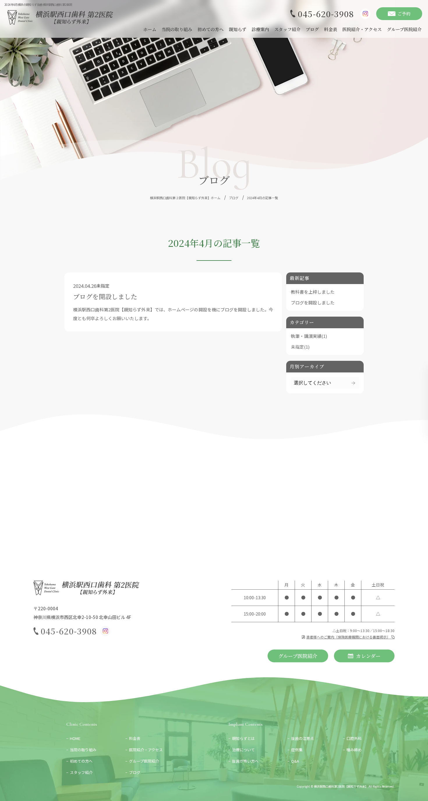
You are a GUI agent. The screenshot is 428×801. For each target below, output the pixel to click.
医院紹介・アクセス (362, 29)
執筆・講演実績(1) (309, 336)
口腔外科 (354, 738)
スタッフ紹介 (287, 29)
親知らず (237, 29)
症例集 (297, 749)
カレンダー (368, 655)
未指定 (102, 286)
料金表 (330, 29)
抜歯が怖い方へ (245, 761)
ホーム (149, 29)
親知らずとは (243, 738)
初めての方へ (210, 29)
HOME (77, 738)
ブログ (312, 29)
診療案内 (260, 29)
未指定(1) (300, 347)
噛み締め (354, 749)
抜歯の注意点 (302, 738)
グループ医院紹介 (404, 29)
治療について (243, 749)
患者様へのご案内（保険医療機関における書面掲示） (348, 636)
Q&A (295, 761)
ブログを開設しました (105, 296)
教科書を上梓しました (313, 292)
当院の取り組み (177, 29)
